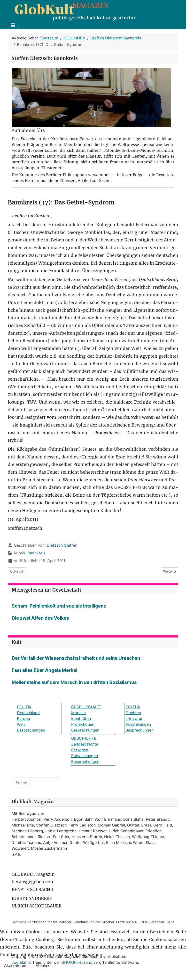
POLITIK (24, 706)
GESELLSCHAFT (86, 706)
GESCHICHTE (83, 738)
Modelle (78, 712)
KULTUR (132, 706)
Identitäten (81, 718)
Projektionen (82, 724)
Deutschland (28, 712)
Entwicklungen (84, 755)
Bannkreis (36, 553)
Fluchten (133, 712)
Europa (23, 718)
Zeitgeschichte (84, 744)
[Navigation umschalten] (13, 25)
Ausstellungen (138, 724)
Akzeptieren (15, 965)
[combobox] (36, 782)
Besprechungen (85, 730)
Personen (79, 749)
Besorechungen (31, 730)
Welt (21, 724)
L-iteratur (133, 718)
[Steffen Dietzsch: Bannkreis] (91, 97)
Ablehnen (44, 965)
